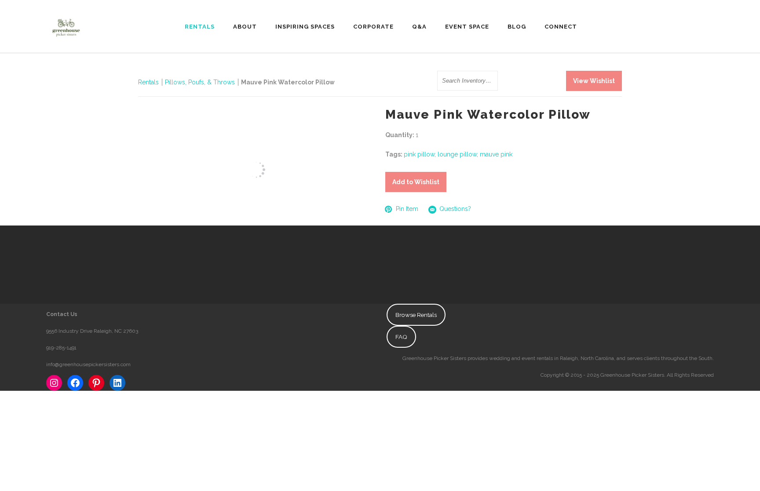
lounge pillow (457, 154)
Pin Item (407, 208)
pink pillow (419, 154)
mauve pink (496, 154)
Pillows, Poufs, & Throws (200, 82)
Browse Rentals (416, 314)
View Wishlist (594, 80)
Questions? (455, 208)
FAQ (401, 336)
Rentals (148, 82)
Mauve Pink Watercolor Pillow (288, 82)
